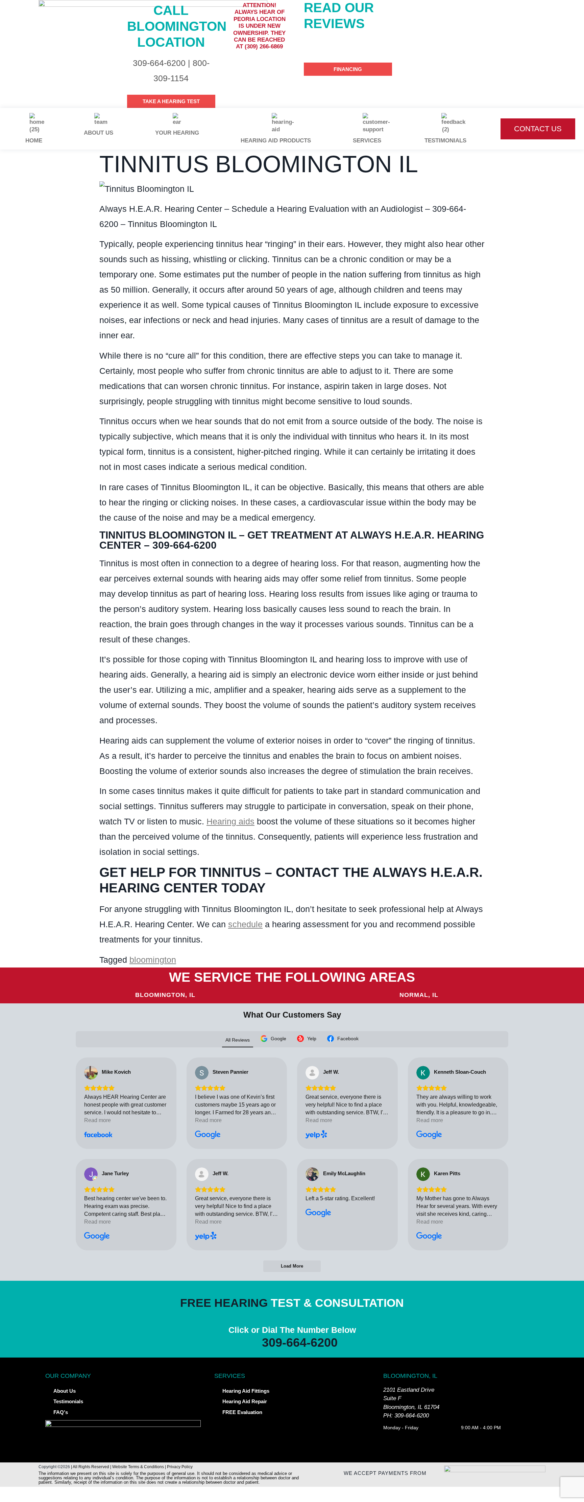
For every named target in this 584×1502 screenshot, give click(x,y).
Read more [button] (97, 1120)
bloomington (152, 959)
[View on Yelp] (312, 1072)
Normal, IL (418, 995)
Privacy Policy (180, 1466)
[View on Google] (202, 1072)
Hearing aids (230, 821)
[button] (292, 1494)
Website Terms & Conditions (138, 1466)
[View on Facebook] (91, 1072)
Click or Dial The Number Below (292, 1330)
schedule (245, 924)
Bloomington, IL (165, 995)
